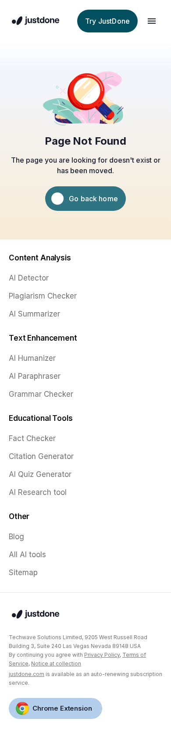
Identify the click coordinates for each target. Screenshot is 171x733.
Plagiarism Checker (43, 296)
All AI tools (27, 554)
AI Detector (29, 278)
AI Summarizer (34, 314)
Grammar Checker (41, 394)
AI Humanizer (32, 358)
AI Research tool (38, 492)
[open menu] (151, 21)
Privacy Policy (102, 654)
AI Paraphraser (35, 376)
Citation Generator (41, 456)
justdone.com (26, 674)
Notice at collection (56, 663)
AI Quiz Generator (40, 474)
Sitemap (23, 572)
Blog (16, 536)
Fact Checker (32, 438)
